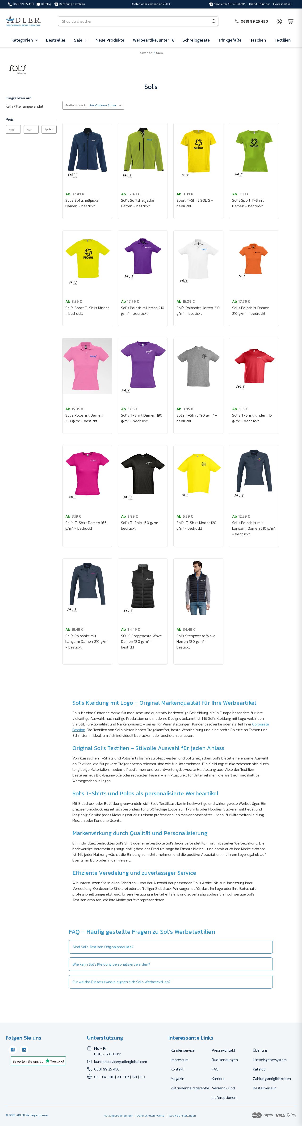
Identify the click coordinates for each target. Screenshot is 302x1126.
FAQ (215, 1069)
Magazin (177, 1078)
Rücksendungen (225, 1059)
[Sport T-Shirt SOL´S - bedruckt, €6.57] (198, 151)
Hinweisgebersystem (270, 1059)
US (96, 1077)
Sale (78, 40)
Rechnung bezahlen (72, 4)
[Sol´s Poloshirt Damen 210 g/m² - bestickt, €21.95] (87, 366)
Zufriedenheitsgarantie (190, 1088)
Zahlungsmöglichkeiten (272, 1078)
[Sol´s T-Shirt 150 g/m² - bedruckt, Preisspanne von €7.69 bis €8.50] (143, 473)
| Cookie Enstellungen (180, 1115)
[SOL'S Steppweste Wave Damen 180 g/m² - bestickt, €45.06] (143, 587)
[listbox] (106, 105)
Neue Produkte (110, 40)
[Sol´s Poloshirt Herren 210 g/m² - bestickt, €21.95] (198, 258)
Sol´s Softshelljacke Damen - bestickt (82, 203)
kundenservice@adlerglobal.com (120, 1061)
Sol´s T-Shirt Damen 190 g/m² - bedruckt (142, 418)
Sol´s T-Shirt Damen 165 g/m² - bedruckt (85, 525)
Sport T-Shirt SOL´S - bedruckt (194, 203)
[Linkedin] (24, 1049)
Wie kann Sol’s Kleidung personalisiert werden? (111, 964)
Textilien (282, 40)
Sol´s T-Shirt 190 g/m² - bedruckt (196, 418)
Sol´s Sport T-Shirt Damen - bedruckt (248, 203)
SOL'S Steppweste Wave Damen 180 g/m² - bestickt (141, 641)
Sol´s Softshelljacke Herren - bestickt (137, 203)
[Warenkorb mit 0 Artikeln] (290, 21)
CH (142, 1077)
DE (112, 1077)
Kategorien (22, 40)
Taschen (258, 40)
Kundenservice (183, 1050)
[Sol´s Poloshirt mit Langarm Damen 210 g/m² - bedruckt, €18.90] (254, 473)
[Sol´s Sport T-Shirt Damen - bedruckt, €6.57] (254, 151)
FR (127, 1077)
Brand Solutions (259, 4)
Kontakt (177, 1069)
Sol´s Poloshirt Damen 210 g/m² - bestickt (84, 418)
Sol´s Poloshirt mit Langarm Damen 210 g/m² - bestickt (87, 641)
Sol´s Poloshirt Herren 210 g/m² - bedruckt (142, 310)
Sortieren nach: (76, 105)
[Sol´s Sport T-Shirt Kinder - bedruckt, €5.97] (87, 258)
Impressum (180, 1059)
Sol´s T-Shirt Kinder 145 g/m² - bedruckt (252, 418)
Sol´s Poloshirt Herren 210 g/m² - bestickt (198, 310)
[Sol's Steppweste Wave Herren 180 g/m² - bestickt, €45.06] (198, 587)
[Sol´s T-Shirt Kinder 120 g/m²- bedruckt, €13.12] (198, 473)
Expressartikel (282, 4)
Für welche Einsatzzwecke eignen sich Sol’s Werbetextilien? (122, 982)
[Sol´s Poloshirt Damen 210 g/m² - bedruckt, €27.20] (254, 258)
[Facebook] (12, 1049)
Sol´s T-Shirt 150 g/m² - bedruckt (141, 525)
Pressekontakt (223, 1050)
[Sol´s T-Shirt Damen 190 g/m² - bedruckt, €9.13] (143, 366)
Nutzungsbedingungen (118, 1115)
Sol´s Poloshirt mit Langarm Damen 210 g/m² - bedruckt (254, 528)
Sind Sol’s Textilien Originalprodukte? (103, 947)
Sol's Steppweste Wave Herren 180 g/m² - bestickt (195, 641)
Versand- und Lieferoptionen (224, 1092)
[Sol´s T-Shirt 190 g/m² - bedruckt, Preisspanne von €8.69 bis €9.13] (198, 366)
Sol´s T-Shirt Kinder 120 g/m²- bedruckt (196, 525)
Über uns (260, 1050)
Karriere (218, 1078)
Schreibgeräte (196, 40)
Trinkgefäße (230, 40)
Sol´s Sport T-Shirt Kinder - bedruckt (87, 310)
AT (119, 1077)
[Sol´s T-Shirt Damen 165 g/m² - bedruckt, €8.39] (87, 473)
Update (49, 129)
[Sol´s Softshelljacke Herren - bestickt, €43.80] (143, 151)
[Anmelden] (279, 21)
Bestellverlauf (264, 1088)
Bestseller (56, 40)
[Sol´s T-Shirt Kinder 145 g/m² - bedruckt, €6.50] (254, 366)
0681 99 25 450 (23, 4)
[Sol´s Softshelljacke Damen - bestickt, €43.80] (87, 151)
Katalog (46, 4)
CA (104, 1077)
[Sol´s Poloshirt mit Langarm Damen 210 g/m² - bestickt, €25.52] (87, 587)
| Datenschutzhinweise (148, 1115)
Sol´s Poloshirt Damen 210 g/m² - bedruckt (250, 310)
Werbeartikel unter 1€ (153, 40)
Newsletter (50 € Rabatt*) (230, 4)
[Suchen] (214, 21)
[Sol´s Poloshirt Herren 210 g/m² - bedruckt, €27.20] (143, 258)
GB (134, 1077)
